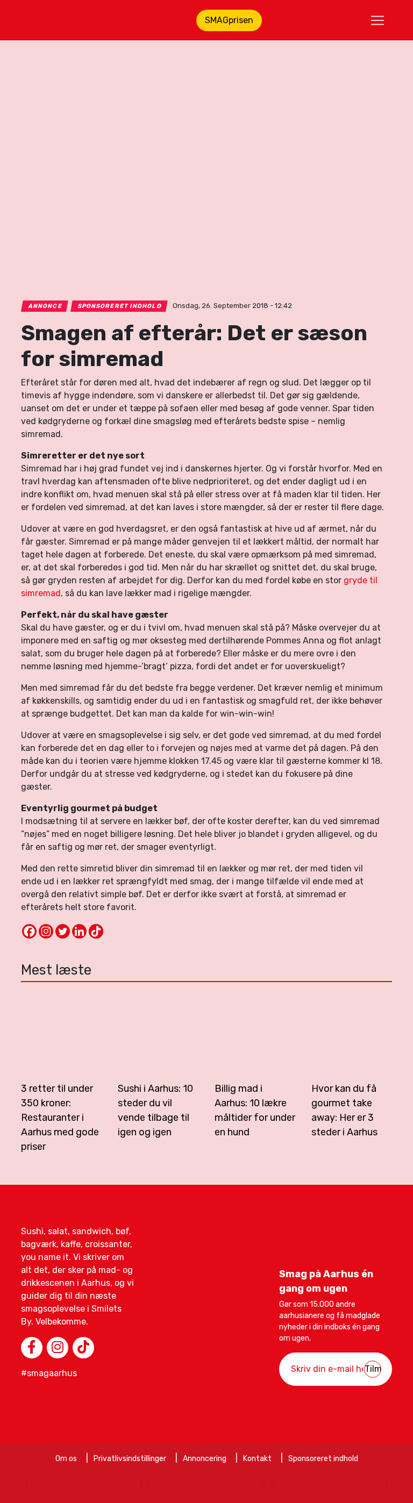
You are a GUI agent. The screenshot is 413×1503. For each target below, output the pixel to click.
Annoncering (204, 1458)
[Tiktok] (96, 931)
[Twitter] (62, 931)
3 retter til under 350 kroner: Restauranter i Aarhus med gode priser (60, 1118)
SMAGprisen (229, 20)
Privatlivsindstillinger (130, 1458)
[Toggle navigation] (377, 20)
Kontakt (257, 1458)
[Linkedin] (79, 931)
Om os (66, 1458)
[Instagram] (46, 931)
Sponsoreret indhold (119, 306)
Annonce (45, 306)
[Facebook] (29, 931)
